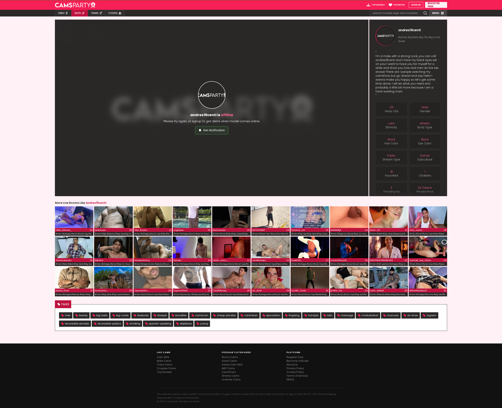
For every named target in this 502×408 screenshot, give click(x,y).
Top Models (164, 372)
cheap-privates (226, 315)
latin (329, 315)
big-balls (101, 315)
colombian (251, 315)
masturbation (370, 315)
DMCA (290, 379)
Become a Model (297, 361)
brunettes (180, 315)
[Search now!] (425, 13)
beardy (83, 315)
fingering (294, 315)
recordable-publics (109, 323)
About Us (292, 364)
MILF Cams (228, 368)
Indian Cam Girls (232, 364)
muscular (393, 315)
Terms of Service (297, 375)
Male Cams (164, 361)
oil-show (412, 315)
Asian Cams (229, 361)
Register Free (294, 357)
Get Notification (214, 130)
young (204, 323)
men (67, 315)
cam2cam (201, 315)
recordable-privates (77, 323)
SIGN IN (416, 4)
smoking (135, 323)
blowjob (162, 315)
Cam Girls (163, 357)
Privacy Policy (295, 368)
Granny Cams (230, 375)
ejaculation (273, 315)
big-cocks (122, 315)
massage (347, 315)
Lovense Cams (231, 379)
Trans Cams (164, 364)
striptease (186, 323)
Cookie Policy (295, 372)
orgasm (431, 315)
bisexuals (143, 315)
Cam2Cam (229, 372)
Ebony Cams (230, 357)
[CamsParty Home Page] (75, 4)
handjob (313, 315)
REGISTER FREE (434, 5)
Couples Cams (166, 368)
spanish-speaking (160, 323)
